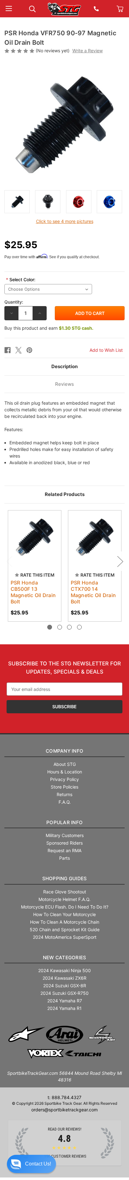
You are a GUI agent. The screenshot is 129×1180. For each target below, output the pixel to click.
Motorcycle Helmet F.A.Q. (64, 899)
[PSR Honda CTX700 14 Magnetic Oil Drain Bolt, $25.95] (95, 537)
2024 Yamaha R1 (64, 1008)
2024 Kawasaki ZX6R (64, 978)
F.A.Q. (65, 802)
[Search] (32, 8)
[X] (18, 350)
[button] (31, 1164)
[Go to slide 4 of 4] (79, 627)
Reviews (64, 384)
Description (64, 366)
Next (120, 561)
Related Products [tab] (65, 494)
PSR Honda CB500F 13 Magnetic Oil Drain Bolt (33, 592)
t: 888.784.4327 (64, 1097)
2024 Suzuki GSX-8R (64, 985)
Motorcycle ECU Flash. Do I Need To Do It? (64, 906)
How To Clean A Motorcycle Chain (64, 922)
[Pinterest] (29, 350)
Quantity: (13, 302)
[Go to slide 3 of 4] (69, 627)
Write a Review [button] (87, 50)
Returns (64, 794)
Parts (64, 858)
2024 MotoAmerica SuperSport (64, 937)
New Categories (64, 958)
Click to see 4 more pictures (64, 221)
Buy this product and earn (48, 328)
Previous (9, 561)
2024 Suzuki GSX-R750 (64, 993)
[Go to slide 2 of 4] (59, 627)
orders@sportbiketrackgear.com (64, 1109)
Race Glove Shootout (64, 891)
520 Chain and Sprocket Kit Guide (65, 929)
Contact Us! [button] (38, 1163)
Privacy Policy (64, 779)
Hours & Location (64, 771)
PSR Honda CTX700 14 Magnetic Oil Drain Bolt (93, 592)
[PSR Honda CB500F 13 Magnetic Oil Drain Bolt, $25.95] (35, 537)
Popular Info (64, 822)
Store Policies (64, 787)
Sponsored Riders (64, 843)
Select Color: (20, 279)
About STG (65, 764)
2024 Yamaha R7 (64, 1000)
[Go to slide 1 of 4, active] (49, 627)
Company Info (64, 751)
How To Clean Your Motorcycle (64, 914)
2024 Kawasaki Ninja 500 (64, 970)
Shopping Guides (64, 878)
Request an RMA (64, 850)
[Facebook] (7, 350)
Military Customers (65, 835)
